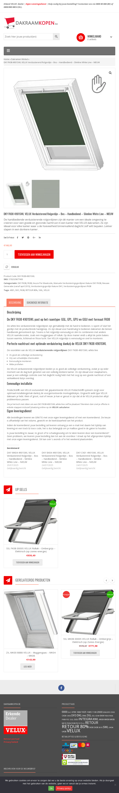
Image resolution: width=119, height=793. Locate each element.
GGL (72, 719)
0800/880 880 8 (10, 7)
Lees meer (28, 666)
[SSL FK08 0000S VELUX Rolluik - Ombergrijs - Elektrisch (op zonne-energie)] (31, 521)
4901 (12, 290)
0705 (74, 712)
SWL (41, 290)
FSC (67, 719)
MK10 (64, 723)
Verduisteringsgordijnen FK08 (77, 286)
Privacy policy (64, 788)
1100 (94, 712)
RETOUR (91, 722)
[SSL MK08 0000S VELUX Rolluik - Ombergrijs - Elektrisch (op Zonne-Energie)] (88, 612)
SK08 (96, 727)
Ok (51, 788)
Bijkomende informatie (37, 302)
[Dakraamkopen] (59, 22)
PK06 (69, 723)
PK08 (73, 723)
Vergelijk (15, 266)
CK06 (69, 716)
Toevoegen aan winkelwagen (34, 254)
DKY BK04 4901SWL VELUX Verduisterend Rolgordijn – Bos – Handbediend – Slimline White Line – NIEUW (57, 457)
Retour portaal (11, 738)
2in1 (69, 712)
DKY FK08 (22, 283)
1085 (89, 712)
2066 (105, 712)
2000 (100, 711)
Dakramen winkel (19, 59)
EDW (97, 716)
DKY (17, 290)
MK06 (106, 719)
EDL (93, 716)
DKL (79, 715)
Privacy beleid (11, 742)
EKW (102, 715)
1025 (83, 711)
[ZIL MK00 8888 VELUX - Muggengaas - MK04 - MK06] (31, 619)
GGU (76, 719)
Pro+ (83, 723)
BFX (108, 712)
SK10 (101, 727)
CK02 (113, 712)
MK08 (112, 719)
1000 (79, 712)
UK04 (111, 727)
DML (84, 715)
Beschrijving (15, 302)
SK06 (91, 727)
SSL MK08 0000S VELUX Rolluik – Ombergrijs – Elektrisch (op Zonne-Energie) (88, 640)
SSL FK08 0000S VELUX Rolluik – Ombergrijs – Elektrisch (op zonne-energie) (30, 550)
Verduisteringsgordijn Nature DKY (46, 286)
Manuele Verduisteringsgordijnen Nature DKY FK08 (77, 283)
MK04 (101, 719)
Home (6, 59)
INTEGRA (85, 719)
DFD (73, 715)
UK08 (64, 731)
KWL (96, 719)
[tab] (15, 302)
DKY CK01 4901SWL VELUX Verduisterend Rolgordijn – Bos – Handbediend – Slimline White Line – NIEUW (91, 457)
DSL (89, 715)
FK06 (111, 716)
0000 (64, 712)
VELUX (47, 290)
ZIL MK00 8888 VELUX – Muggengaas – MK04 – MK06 (31, 654)
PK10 (78, 723)
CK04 (64, 715)
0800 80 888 (101, 3)
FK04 (106, 716)
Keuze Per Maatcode (43, 283)
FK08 (29, 283)
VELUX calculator (61, 407)
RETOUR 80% (31, 290)
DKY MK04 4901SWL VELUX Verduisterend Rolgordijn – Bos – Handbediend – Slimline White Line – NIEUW (22, 457)
